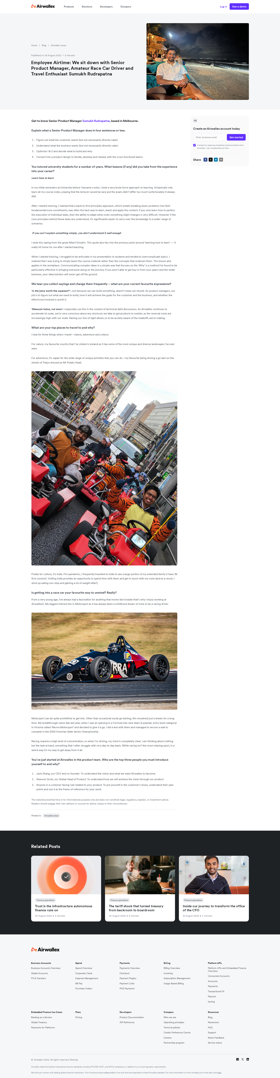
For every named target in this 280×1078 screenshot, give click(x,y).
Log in (223, 6)
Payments (213, 986)
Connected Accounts (218, 976)
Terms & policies (172, 1027)
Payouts (212, 996)
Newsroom (213, 1022)
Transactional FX (216, 991)
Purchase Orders (83, 988)
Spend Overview (83, 968)
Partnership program (174, 1042)
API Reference (127, 1022)
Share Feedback (216, 1037)
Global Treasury (39, 1022)
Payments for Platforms (43, 1027)
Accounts (212, 981)
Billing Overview (172, 968)
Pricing (78, 1017)
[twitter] (211, 160)
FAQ (210, 1027)
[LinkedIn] (247, 1059)
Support (212, 1032)
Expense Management (86, 978)
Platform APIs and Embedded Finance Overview (227, 969)
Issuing (211, 1001)
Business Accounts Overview (45, 968)
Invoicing (168, 973)
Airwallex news (58, 45)
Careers (168, 1037)
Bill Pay (78, 983)
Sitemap (74, 1059)
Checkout (124, 973)
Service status (215, 1042)
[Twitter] (242, 1059)
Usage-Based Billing (174, 983)
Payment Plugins (128, 978)
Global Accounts (39, 973)
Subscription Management (177, 978)
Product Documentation (132, 1017)
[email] (221, 160)
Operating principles (174, 1022)
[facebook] (205, 160)
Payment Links (127, 983)
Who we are (170, 1017)
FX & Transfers (38, 978)
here (219, 1072)
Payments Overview (130, 968)
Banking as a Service (41, 1017)
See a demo (239, 6)
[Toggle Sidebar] (195, 121)
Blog (44, 45)
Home (34, 45)
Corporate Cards (83, 973)
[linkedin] (216, 160)
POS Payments (127, 988)
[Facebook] (237, 1059)
